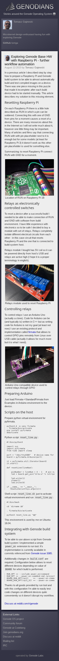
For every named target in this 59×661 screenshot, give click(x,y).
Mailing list (8, 641)
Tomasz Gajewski (23, 21)
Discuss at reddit (12, 636)
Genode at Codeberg (14, 627)
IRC (5, 645)
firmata (32, 332)
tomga (14, 43)
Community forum (12, 623)
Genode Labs (36, 655)
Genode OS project (13, 618)
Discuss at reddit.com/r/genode (21, 603)
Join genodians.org (13, 632)
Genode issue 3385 (41, 553)
